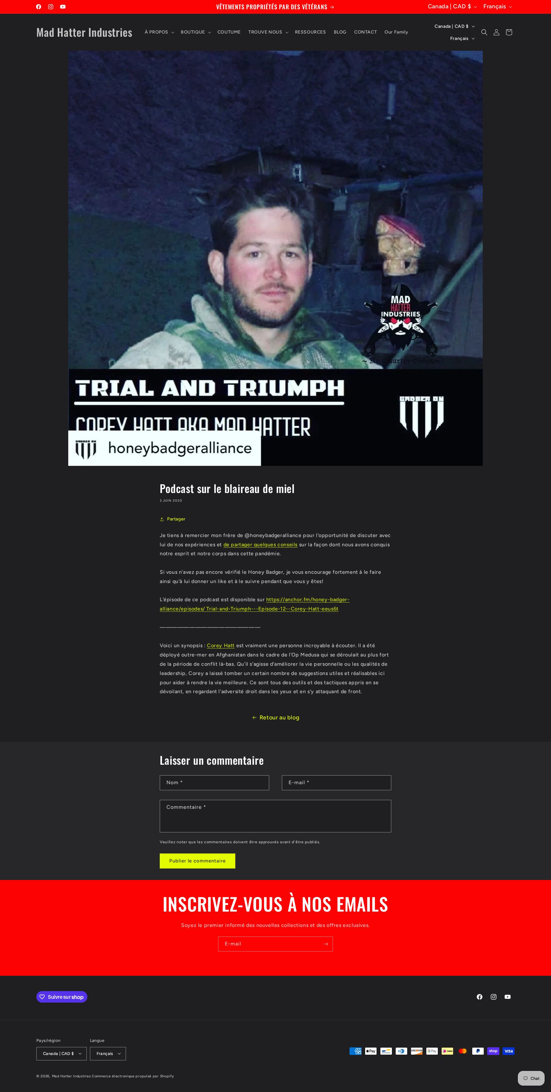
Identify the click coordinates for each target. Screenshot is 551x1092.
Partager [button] (176, 519)
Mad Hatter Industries (71, 1076)
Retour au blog (279, 717)
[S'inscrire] (326, 944)
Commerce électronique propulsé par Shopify (133, 1076)
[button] (159, 32)
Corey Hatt (221, 645)
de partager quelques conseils (261, 545)
